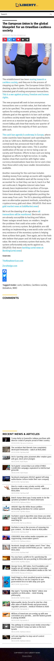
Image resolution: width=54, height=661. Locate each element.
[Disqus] (27, 332)
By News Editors (26, 502)
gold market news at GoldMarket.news (20, 206)
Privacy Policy (27, 656)
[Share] (27, 280)
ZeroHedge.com (10, 266)
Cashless (27, 285)
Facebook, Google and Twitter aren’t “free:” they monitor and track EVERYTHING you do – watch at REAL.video (31, 548)
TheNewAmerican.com (13, 261)
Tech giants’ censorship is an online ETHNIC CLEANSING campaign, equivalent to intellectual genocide (30, 468)
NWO (15, 288)
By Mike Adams (25, 511)
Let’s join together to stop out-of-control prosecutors (27, 637)
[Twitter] (27, 275)
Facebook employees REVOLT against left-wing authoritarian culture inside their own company (30, 478)
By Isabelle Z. (24, 609)
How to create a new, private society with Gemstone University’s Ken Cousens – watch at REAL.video (30, 488)
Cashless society (39, 285)
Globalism (7, 288)
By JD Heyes (24, 461)
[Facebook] (27, 271)
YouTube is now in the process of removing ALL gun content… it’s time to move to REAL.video (30, 528)
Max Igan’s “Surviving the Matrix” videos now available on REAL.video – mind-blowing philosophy (29, 593)
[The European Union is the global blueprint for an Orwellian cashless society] (27, 7)
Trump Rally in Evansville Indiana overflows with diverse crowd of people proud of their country (30, 439)
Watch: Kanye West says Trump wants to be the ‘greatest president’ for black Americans (30, 499)
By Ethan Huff (25, 452)
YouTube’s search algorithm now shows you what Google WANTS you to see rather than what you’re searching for (31, 518)
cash (19, 285)
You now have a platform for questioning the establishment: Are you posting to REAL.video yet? (31, 558)
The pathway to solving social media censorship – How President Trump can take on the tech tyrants (31, 627)
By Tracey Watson (25, 523)
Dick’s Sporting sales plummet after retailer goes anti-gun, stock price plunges (31, 458)
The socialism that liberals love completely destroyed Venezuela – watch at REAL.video (28, 449)
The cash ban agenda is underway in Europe (23, 135)
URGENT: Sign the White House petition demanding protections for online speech (28, 508)
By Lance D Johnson (27, 443)
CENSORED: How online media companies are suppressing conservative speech (29, 537)
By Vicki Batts (25, 482)
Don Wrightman (20, 35)
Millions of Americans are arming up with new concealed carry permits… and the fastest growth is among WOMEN (31, 616)
